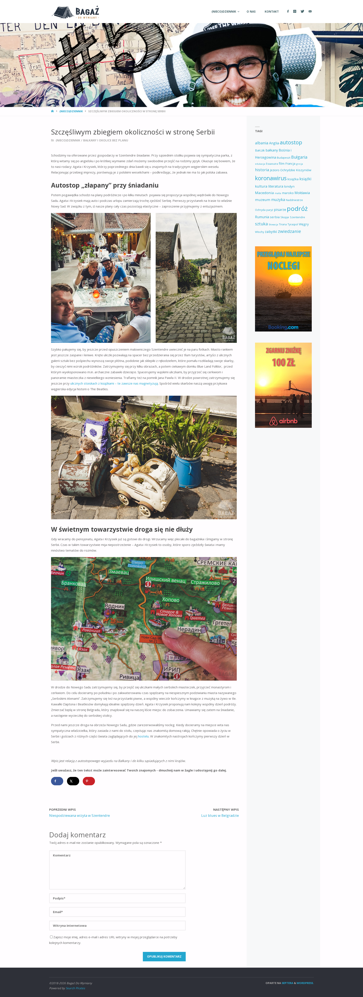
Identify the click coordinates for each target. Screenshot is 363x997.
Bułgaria (299, 157)
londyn (289, 186)
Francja (290, 164)
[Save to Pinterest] (89, 781)
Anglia (274, 143)
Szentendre (297, 217)
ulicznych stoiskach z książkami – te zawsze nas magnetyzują (114, 383)
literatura (275, 186)
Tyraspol (293, 224)
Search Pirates (75, 988)
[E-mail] (310, 11)
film (281, 163)
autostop (291, 142)
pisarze (280, 209)
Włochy (259, 232)
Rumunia (262, 217)
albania (261, 142)
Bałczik (260, 150)
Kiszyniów (303, 170)
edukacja (260, 163)
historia (262, 169)
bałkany (272, 150)
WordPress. (305, 983)
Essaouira (272, 164)
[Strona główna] (53, 111)
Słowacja (273, 224)
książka (293, 179)
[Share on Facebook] (57, 781)
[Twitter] (302, 11)
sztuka (261, 224)
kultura (261, 186)
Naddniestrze (294, 200)
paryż (269, 210)
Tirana (283, 224)
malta (278, 193)
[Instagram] (294, 11)
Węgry (304, 224)
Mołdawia (302, 193)
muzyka (278, 199)
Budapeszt (283, 157)
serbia (275, 217)
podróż (297, 208)
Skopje (284, 217)
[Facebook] (288, 11)
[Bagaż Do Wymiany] (74, 11)
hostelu (143, 736)
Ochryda (260, 210)
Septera (287, 983)
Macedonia (264, 192)
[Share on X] (73, 781)
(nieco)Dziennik (71, 111)
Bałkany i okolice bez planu (105, 140)
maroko (288, 193)
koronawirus (271, 178)
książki (305, 178)
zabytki (271, 231)
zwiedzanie (289, 231)
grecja (299, 163)
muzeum (262, 199)
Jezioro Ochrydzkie (282, 170)
